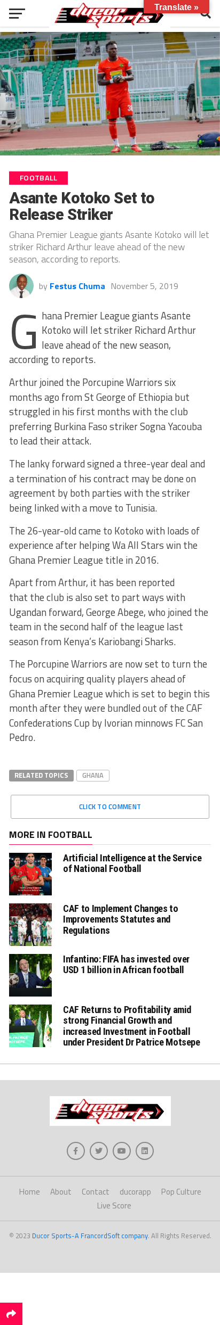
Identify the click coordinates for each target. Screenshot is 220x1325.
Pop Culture (181, 1192)
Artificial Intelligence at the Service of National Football (132, 863)
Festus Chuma (77, 285)
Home (29, 1192)
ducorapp (135, 1192)
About (61, 1192)
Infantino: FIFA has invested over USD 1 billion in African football (126, 964)
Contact (95, 1192)
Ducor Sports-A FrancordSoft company (90, 1235)
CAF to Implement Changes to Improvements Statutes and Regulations (120, 919)
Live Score (114, 1205)
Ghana (93, 775)
